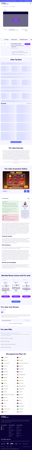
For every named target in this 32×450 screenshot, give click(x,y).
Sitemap (7, 446)
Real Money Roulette (10, 432)
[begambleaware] (25, 444)
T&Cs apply (5, 293)
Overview (6, 39)
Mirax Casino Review (12, 430)
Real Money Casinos (23, 39)
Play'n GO (10, 6)
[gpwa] (11, 443)
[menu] (30, 3)
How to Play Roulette (10, 436)
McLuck (3, 429)
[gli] (20, 443)
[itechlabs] (8, 444)
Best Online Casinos (6, 6)
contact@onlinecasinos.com (26, 446)
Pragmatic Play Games (19, 427)
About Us (11, 446)
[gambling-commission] (16, 443)
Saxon (15, 229)
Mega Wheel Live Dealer (19, 433)
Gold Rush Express (19, 430)
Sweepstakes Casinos (10, 427)
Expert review (14, 39)
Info (6, 282)
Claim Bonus (5, 296)
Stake (3, 428)
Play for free (16, 20)
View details (27, 46)
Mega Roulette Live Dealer (19, 436)
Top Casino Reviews (4, 425)
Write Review (28, 320)
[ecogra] (3, 443)
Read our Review (26, 298)
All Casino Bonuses (16, 301)
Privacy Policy (3, 446)
